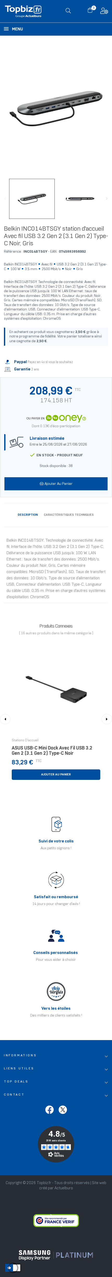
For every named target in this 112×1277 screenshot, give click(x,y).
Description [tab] (28, 514)
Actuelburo (63, 1188)
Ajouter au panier (58, 484)
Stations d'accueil (25, 740)
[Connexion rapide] (104, 12)
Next (106, 198)
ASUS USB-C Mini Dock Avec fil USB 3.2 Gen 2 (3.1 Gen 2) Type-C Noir (52, 751)
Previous (5, 198)
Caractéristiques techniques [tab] (69, 514)
